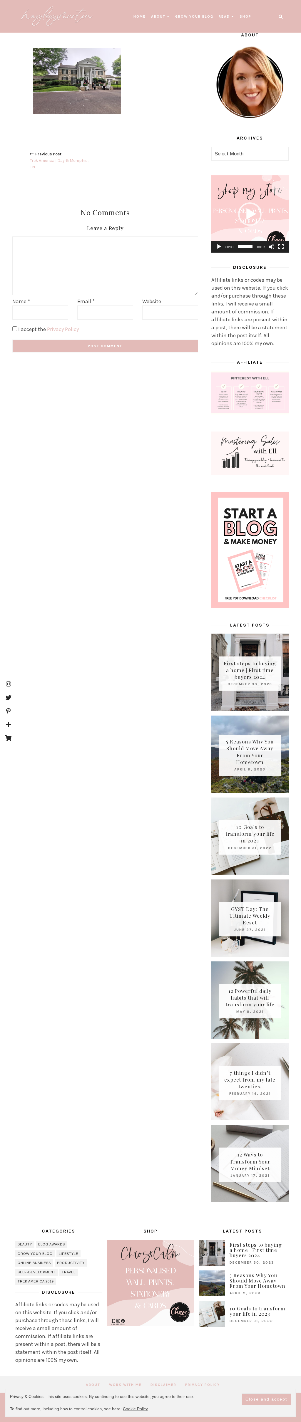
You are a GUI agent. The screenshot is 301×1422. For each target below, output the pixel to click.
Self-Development (37, 1272)
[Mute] (272, 247)
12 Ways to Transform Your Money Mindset (250, 1161)
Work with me (125, 1385)
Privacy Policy (63, 329)
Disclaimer (163, 1385)
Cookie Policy (135, 1408)
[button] (250, 214)
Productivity (71, 1263)
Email (86, 301)
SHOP (245, 16)
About (158, 16)
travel (69, 1272)
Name (21, 301)
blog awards (51, 1244)
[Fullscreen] (281, 247)
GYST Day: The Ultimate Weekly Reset (249, 916)
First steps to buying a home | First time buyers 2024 (250, 670)
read (224, 16)
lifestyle (68, 1253)
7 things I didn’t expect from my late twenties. (249, 1079)
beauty (25, 1244)
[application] (250, 214)
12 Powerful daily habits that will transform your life (250, 997)
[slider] (245, 246)
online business (34, 1263)
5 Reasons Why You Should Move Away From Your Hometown (250, 751)
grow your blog (194, 16)
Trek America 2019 (36, 1281)
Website (151, 301)
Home (139, 16)
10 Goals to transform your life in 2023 (250, 834)
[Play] (219, 247)
